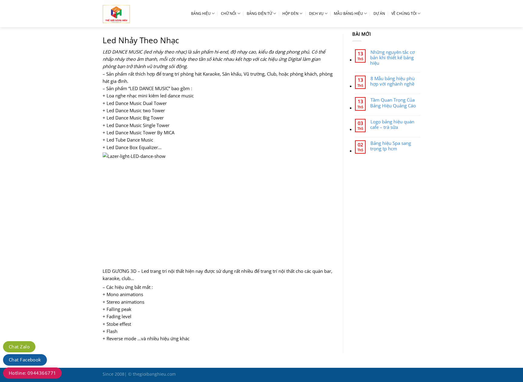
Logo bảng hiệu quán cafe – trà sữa (392, 124)
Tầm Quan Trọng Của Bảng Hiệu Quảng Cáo (393, 102)
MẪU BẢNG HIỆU (348, 13)
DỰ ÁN (379, 13)
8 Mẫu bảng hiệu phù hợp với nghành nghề (392, 81)
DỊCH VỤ (316, 13)
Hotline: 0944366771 (32, 373)
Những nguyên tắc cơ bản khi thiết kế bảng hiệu (392, 57)
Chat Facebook (25, 360)
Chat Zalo (19, 347)
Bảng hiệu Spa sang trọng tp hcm (390, 145)
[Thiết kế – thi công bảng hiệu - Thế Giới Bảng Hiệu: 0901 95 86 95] (130, 13)
